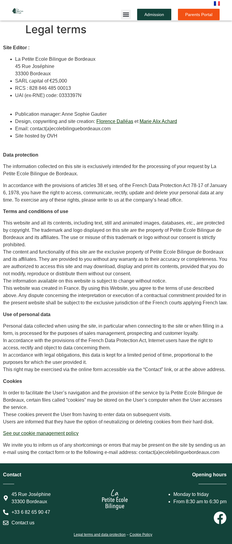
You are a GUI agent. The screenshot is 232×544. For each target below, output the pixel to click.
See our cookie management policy (41, 433)
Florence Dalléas (114, 121)
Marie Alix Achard (158, 121)
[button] (126, 15)
